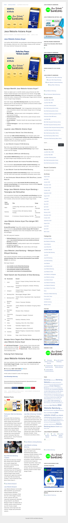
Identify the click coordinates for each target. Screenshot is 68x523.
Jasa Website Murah (48, 279)
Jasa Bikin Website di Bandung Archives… (51, 340)
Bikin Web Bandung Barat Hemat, (51, 108)
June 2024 (46, 226)
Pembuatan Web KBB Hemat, (50, 116)
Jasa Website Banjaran (10, 487)
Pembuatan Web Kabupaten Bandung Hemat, (54, 127)
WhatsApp (28, 387)
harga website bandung (53, 388)
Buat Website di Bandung (49, 241)
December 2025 (47, 184)
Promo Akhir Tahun (48, 296)
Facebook (15, 387)
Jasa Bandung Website (57, 389)
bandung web (53, 379)
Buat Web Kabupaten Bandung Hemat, (52, 124)
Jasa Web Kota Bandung (56, 402)
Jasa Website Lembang (49, 277)
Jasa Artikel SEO (47, 246)
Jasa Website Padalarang (49, 282)
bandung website (11, 4)
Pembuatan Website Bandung (50, 293)
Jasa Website (47, 263)
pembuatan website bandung (50, 424)
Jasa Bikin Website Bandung (49, 391)
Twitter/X (21, 387)
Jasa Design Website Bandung (57, 394)
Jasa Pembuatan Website (59, 395)
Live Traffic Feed (51, 311)
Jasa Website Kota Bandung (55, 418)
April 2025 (46, 206)
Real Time (51, 344)
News (28, 34)
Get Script (47, 344)
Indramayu (59, 388)
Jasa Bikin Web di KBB (49, 100)
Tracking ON (55, 344)
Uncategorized (47, 299)
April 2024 (46, 228)
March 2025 (46, 209)
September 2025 (47, 193)
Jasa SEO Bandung (48, 257)
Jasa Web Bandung (48, 260)
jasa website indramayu (55, 417)
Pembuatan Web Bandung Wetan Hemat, (53, 138)
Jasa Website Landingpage (50, 274)
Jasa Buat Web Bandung (49, 252)
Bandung (47, 380)
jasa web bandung (54, 401)
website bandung (48, 301)
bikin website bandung (54, 382)
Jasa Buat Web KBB (48, 102)
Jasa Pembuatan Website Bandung (50, 397)
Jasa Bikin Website (48, 249)
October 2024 (47, 217)
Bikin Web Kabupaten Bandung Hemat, (52, 122)
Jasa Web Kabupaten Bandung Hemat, (52, 130)
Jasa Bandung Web (48, 389)
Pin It (33, 387)
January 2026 (47, 182)
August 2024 (47, 223)
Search (45, 142)
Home (5, 4)
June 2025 (46, 201)
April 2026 (46, 179)
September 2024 (47, 220)
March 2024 (46, 231)
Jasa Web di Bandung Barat (50, 105)
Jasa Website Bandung (20, 34)
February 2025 (47, 212)
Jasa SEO (46, 255)
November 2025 (47, 187)
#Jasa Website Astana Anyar (16, 391)
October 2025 (47, 190)
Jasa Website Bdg (51, 412)
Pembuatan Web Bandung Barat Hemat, (52, 113)
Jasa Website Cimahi (48, 271)
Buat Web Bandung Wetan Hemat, (51, 135)
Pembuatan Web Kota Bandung (54, 422)
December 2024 (47, 215)
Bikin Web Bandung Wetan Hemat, (51, 133)
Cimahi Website (47, 244)
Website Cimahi (47, 304)
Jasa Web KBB (47, 119)
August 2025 (47, 195)
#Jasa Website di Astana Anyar (12, 392)
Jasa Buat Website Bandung (52, 392)
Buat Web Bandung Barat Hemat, (51, 110)
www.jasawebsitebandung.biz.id (12, 370)
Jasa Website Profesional (49, 285)
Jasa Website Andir (48, 266)
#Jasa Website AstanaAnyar (32, 391)
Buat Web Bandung (55, 384)
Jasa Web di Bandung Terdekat (33, 414)
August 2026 (47, 176)
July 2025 (46, 198)
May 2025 (46, 204)
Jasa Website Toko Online (49, 288)
